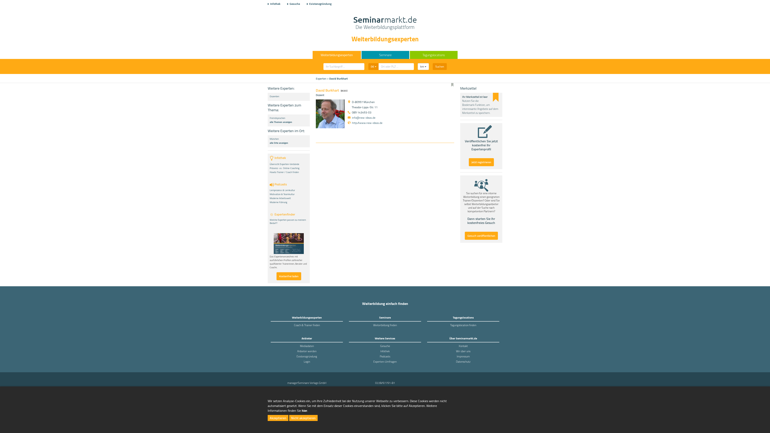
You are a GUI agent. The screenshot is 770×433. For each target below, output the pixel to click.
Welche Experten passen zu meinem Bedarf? (288, 221)
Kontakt (463, 346)
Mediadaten (307, 346)
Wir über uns (463, 351)
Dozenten (274, 96)
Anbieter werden (306, 351)
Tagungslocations (433, 55)
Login (307, 361)
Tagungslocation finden (463, 325)
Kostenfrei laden (289, 276)
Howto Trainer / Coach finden (284, 172)
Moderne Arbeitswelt (280, 198)
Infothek (275, 3)
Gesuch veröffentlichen (481, 235)
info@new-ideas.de (363, 117)
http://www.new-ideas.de (367, 122)
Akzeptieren (278, 418)
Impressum (463, 356)
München (274, 139)
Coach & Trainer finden (307, 325)
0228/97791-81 (385, 382)
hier (304, 411)
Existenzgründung (320, 3)
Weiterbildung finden (385, 325)
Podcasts (385, 356)
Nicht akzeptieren (303, 418)
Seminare (385, 55)
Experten (321, 78)
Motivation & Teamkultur (282, 194)
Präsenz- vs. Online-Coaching (284, 168)
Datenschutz (463, 361)
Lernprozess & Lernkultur (282, 190)
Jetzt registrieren (481, 162)
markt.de (385, 23)
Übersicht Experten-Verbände (284, 164)
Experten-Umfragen (385, 361)
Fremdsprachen (277, 118)
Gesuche (295, 3)
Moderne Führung (278, 202)
